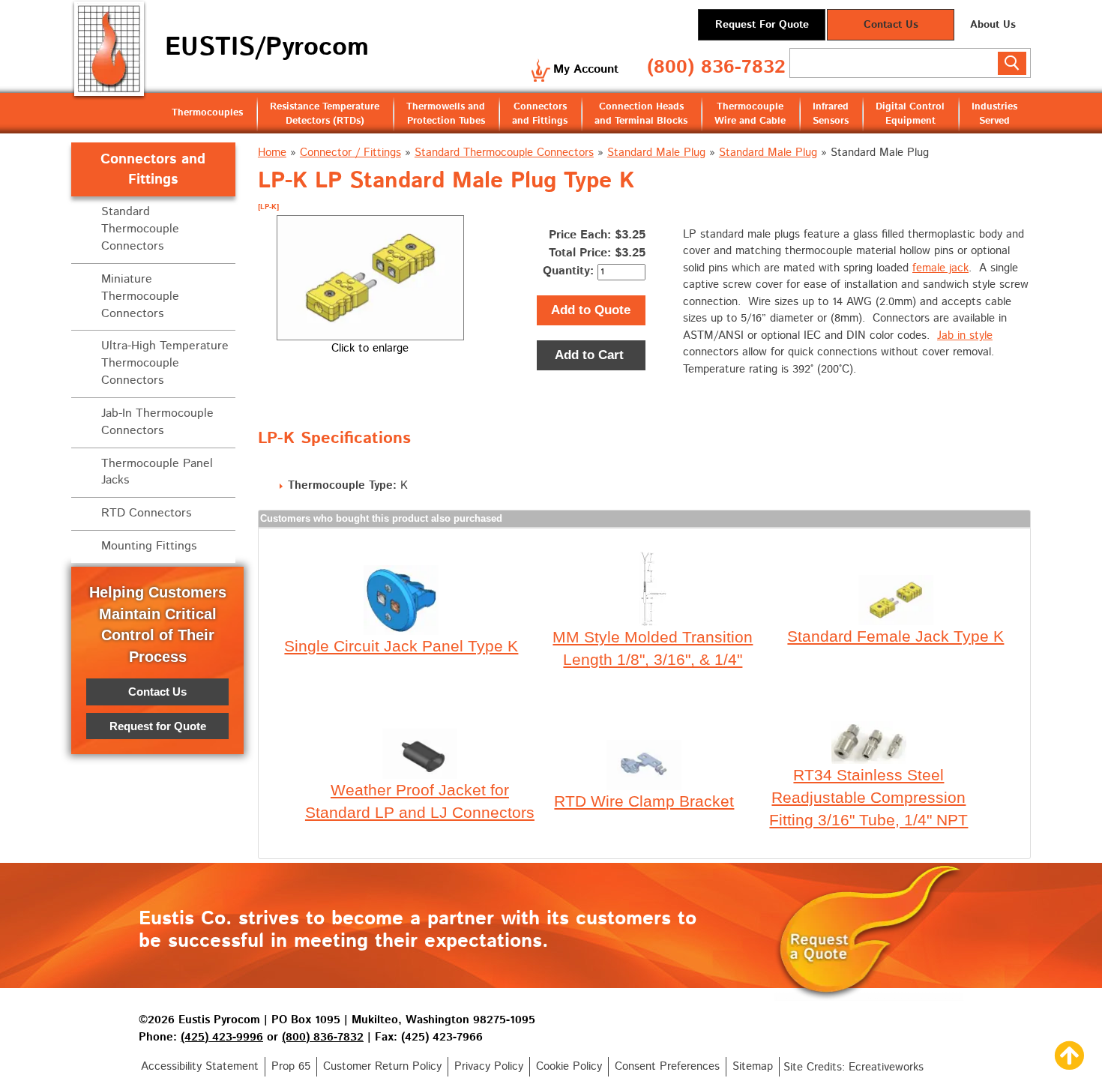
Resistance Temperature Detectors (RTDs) (324, 114)
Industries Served (994, 114)
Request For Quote (762, 24)
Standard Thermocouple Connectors (504, 152)
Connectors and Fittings (539, 114)
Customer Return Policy (382, 1066)
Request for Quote (157, 726)
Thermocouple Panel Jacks (157, 472)
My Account (585, 69)
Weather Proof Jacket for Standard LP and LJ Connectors (420, 801)
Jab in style (965, 335)
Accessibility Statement (200, 1066)
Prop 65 (290, 1066)
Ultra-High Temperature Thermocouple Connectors (165, 363)
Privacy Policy (488, 1066)
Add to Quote (590, 310)
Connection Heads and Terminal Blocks (640, 114)
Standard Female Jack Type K (895, 636)
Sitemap (752, 1066)
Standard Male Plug (656, 152)
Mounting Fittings (148, 546)
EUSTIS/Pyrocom (267, 47)
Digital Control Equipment (910, 114)
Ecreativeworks (886, 1067)
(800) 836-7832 (716, 67)
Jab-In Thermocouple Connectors (157, 422)
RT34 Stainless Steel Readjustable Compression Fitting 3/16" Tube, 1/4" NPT (868, 797)
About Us (993, 24)
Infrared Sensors (831, 114)
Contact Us (891, 24)
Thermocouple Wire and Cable (750, 114)
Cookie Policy (569, 1066)
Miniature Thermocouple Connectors (140, 296)
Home (272, 152)
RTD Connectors (146, 513)
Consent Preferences (667, 1066)
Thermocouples (207, 113)
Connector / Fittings (350, 152)
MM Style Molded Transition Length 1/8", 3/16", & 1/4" (652, 648)
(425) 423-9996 (222, 1037)
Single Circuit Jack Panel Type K (401, 645)
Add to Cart (591, 355)
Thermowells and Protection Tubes (445, 114)
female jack (940, 268)
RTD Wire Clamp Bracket (644, 801)
